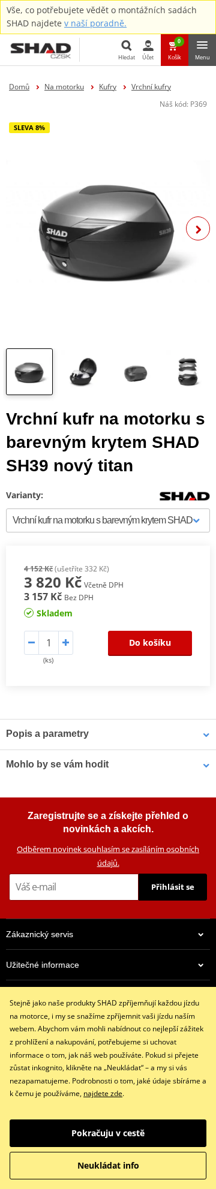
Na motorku (64, 87)
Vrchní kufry (151, 87)
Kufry (107, 87)
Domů (19, 87)
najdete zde (102, 1093)
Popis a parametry (47, 734)
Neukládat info (108, 1165)
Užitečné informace (42, 965)
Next (198, 228)
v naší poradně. (95, 23)
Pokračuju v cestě (108, 1133)
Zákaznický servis (39, 934)
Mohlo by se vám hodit (57, 764)
